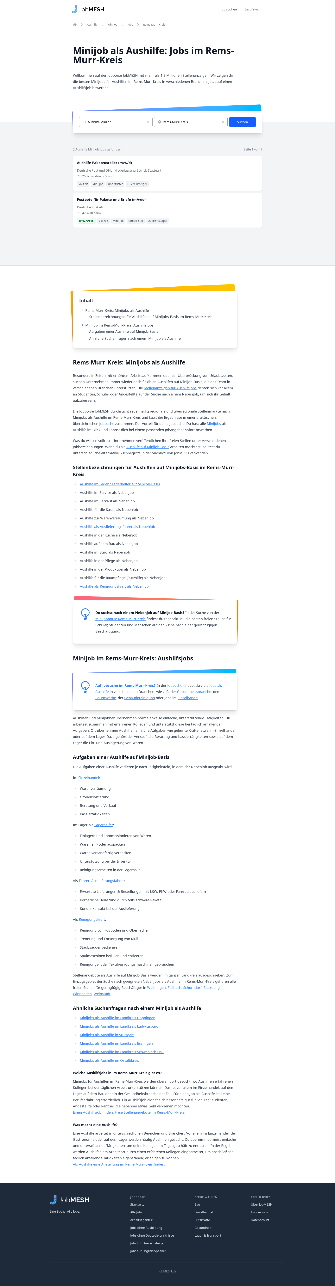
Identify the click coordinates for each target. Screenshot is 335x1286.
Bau (197, 1204)
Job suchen (229, 9)
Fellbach (174, 987)
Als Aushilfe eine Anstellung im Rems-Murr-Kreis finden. (119, 1164)
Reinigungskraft (92, 919)
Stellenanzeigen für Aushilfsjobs (170, 388)
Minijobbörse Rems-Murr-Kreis (120, 618)
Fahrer (84, 880)
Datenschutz (260, 1220)
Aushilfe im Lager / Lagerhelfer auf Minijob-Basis (120, 484)
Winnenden (82, 993)
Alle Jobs (136, 1212)
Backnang (211, 987)
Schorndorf (192, 987)
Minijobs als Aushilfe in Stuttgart (107, 1034)
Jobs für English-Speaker (148, 1251)
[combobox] (191, 122)
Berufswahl (253, 9)
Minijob (112, 24)
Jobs (130, 24)
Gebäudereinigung (139, 697)
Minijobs (214, 423)
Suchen (242, 122)
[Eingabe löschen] (147, 122)
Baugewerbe (105, 697)
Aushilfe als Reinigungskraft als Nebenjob (114, 586)
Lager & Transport (207, 1235)
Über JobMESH (261, 1204)
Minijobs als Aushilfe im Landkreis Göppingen (117, 1017)
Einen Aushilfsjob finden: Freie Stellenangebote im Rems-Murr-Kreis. (129, 1112)
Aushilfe (92, 24)
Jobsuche (106, 423)
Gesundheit (203, 1228)
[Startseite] (75, 25)
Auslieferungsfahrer (107, 880)
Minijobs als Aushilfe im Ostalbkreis (109, 1060)
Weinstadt (102, 993)
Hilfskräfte (202, 1220)
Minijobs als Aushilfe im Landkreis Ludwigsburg (119, 1026)
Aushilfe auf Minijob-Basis (147, 446)
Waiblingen (156, 987)
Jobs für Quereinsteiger (147, 1243)
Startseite (137, 1204)
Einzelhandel (188, 697)
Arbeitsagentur (141, 1220)
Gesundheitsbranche (194, 691)
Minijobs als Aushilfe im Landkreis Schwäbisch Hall (122, 1052)
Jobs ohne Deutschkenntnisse (152, 1235)
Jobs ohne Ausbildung (146, 1228)
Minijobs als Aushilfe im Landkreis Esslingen (116, 1043)
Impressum (259, 1212)
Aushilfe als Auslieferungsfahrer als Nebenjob (117, 526)
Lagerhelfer (103, 825)
